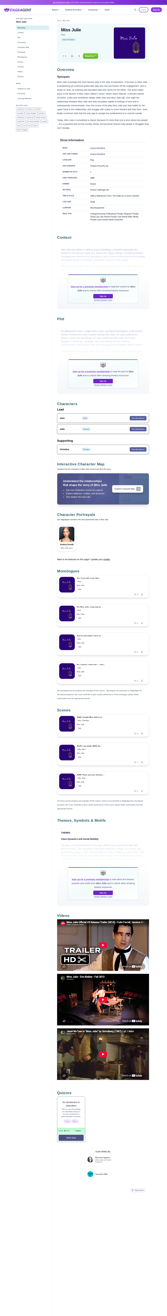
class (19, 126)
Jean (79, 581)
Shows (59, 20)
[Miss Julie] (67, 586)
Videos (20, 72)
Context (20, 33)
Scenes (20, 62)
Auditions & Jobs (23, 89)
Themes (20, 67)
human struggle (31, 113)
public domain (41, 117)
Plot (18, 37)
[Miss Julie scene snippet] (67, 725)
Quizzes (20, 76)
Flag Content (139, 1190)
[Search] (135, 9)
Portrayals (21, 52)
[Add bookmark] (142, 594)
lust (29, 126)
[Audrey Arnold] (66, 534)
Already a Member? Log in (103, 300)
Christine (85, 720)
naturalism (20, 109)
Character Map (23, 47)
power (35, 126)
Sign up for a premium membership (89, 286)
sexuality (20, 113)
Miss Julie (80, 585)
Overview (21, 28)
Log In (143, 10)
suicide (37, 109)
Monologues (22, 57)
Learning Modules (24, 98)
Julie (79, 639)
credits (106, 559)
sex (24, 126)
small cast (30, 117)
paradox (41, 113)
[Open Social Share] (79, 56)
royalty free (20, 121)
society (44, 121)
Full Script (21, 94)
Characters (21, 42)
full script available (33, 121)
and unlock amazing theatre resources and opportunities (83, 2)
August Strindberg (68, 39)
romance (30, 109)
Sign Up (103, 296)
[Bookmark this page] (72, 56)
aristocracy (20, 117)
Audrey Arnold (67, 544)
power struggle (22, 130)
